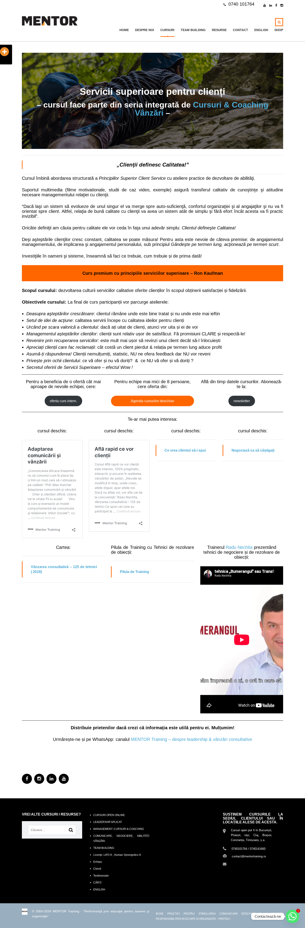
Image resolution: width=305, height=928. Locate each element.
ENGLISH (261, 30)
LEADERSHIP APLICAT (107, 822)
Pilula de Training (134, 572)
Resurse (219, 30)
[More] (4, 51)
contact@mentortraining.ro (249, 864)
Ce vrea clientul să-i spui (185, 450)
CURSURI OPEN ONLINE (109, 815)
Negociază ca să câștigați (253, 450)
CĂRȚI (97, 882)
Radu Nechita (239, 547)
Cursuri (167, 30)
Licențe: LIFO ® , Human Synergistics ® (117, 854)
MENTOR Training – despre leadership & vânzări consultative (191, 739)
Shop (278, 30)
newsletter (242, 401)
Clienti (97, 868)
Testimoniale (101, 875)
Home (124, 30)
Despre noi (144, 30)
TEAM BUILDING (193, 30)
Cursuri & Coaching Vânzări (201, 108)
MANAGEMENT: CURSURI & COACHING (118, 829)
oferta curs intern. (63, 401)
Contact (240, 30)
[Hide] (2, 60)
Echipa (97, 861)
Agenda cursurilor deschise (152, 401)
